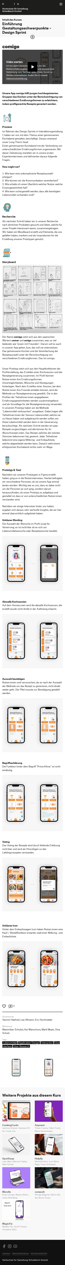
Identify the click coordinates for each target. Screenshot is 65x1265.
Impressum (6, 1253)
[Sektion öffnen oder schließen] (32, 37)
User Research (21, 1046)
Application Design (29, 1042)
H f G (15, 7)
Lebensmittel (10, 1042)
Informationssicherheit (39, 1253)
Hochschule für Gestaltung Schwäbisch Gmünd (25, 1260)
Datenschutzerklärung (16, 78)
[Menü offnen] (61, 4)
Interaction (47, 1042)
